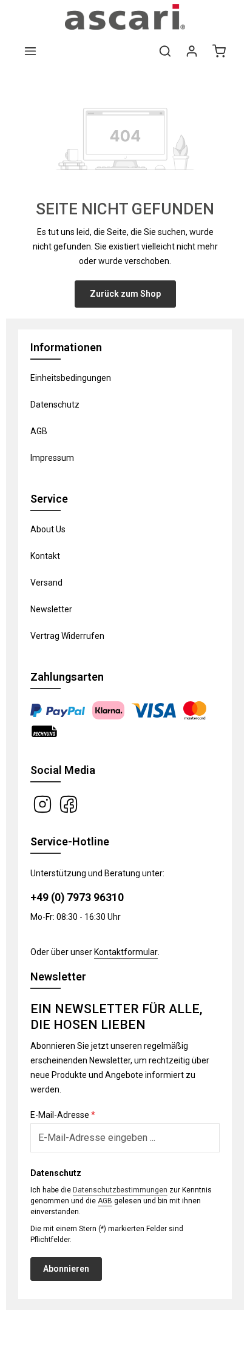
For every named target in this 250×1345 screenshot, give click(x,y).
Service (49, 498)
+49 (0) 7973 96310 (77, 897)
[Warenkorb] (219, 51)
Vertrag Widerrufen (67, 636)
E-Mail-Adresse (62, 1115)
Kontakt (45, 556)
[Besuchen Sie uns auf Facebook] (68, 803)
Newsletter (51, 609)
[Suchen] (165, 51)
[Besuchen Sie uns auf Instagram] (43, 803)
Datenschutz (54, 404)
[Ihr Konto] (192, 51)
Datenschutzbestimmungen (120, 1190)
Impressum (52, 458)
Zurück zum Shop (125, 294)
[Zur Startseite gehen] (125, 17)
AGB (38, 431)
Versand (46, 582)
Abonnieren (66, 1269)
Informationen (66, 347)
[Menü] (30, 51)
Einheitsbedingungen (70, 378)
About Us (48, 529)
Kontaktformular (126, 952)
